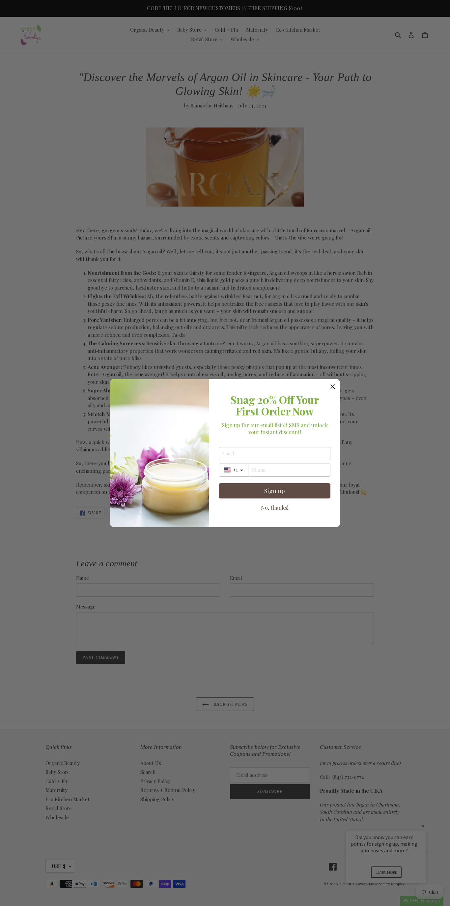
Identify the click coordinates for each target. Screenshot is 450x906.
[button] (332, 386)
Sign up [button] (274, 491)
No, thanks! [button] (274, 507)
